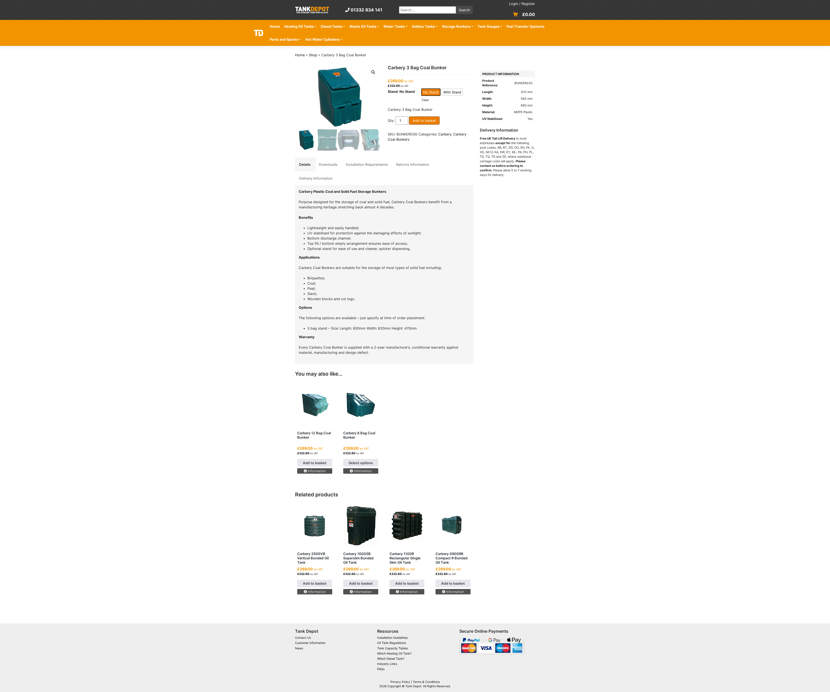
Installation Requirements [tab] (367, 164)
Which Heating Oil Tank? (394, 653)
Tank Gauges (488, 26)
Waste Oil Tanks (363, 26)
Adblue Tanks (423, 26)
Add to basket (424, 120)
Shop (313, 55)
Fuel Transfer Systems (525, 26)
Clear (425, 100)
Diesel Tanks (331, 26)
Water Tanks (394, 26)
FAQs (381, 669)
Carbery (444, 134)
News (299, 648)
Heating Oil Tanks (299, 26)
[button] (373, 72)
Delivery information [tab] (316, 178)
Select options (361, 463)
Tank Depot (413, 686)
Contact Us (303, 637)
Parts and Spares (284, 39)
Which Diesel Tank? (390, 658)
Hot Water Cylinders (322, 39)
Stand (392, 91)
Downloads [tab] (328, 164)
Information (316, 471)
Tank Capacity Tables (392, 648)
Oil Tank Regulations (391, 643)
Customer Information (310, 643)
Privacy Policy (400, 682)
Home (275, 26)
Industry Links (387, 664)
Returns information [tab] (412, 164)
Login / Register (522, 4)
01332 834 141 (366, 10)
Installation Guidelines (392, 637)
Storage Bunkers (456, 26)
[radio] (431, 92)
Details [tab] (305, 164)
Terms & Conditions (426, 682)
